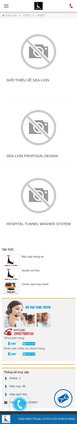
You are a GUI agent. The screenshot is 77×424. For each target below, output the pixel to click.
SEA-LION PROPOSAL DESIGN (32, 156)
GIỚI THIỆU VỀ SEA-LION (28, 80)
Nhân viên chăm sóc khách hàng (24, 348)
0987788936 (24, 333)
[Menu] (6, 6)
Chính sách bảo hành (35, 284)
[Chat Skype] (11, 343)
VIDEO (27, 15)
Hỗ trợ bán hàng (14, 338)
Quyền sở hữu (31, 270)
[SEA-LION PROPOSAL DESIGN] (38, 127)
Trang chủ (11, 15)
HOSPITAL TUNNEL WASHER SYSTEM (39, 224)
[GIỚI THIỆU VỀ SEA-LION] (38, 51)
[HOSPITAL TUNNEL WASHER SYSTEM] (38, 195)
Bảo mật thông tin (33, 256)
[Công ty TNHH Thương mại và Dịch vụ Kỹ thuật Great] (38, 6)
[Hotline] (71, 6)
